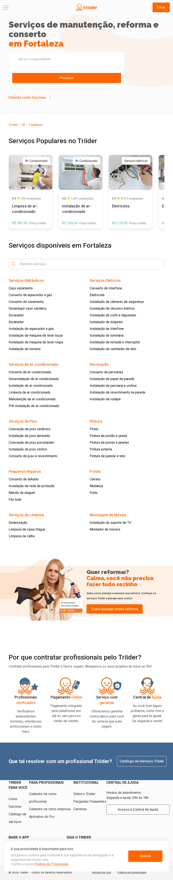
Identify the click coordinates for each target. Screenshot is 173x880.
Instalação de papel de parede (112, 379)
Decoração (99, 364)
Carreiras (80, 809)
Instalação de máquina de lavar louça (36, 335)
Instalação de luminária (106, 335)
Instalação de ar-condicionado (31, 386)
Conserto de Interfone (106, 288)
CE (23, 124)
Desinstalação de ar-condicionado (34, 379)
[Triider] (86, 7)
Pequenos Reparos (25, 471)
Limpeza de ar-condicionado (30, 392)
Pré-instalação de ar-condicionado (34, 406)
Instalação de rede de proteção (32, 486)
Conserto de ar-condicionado (30, 372)
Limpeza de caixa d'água (27, 529)
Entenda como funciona (27, 97)
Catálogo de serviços (17, 818)
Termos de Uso (101, 872)
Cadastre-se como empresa (49, 809)
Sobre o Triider (84, 794)
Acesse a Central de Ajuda (138, 809)
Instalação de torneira (25, 349)
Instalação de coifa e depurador (113, 315)
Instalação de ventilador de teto (113, 349)
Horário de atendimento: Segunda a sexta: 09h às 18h (127, 795)
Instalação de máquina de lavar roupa (36, 342)
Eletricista (97, 295)
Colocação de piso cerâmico (29, 429)
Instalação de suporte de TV (110, 523)
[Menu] (31, 7)
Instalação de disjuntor (106, 322)
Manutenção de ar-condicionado (32, 399)
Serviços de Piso (23, 421)
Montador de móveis (105, 529)
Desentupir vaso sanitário (27, 308)
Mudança (96, 486)
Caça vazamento (21, 288)
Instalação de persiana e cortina (113, 386)
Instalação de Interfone (107, 329)
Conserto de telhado (24, 479)
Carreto (95, 479)
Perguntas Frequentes (89, 801)
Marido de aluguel (22, 493)
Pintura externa (101, 449)
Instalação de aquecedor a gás (31, 329)
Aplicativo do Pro (41, 817)
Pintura (96, 421)
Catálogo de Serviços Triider (142, 761)
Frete (93, 493)
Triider (13, 124)
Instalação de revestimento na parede (117, 392)
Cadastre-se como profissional (43, 797)
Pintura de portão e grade (108, 436)
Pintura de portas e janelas (109, 443)
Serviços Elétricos (105, 280)
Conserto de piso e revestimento (33, 456)
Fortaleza (35, 124)
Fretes (95, 471)
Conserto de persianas (106, 372)
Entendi (145, 856)
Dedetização (18, 523)
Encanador (16, 315)
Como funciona (15, 803)
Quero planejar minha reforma (114, 609)
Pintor (94, 429)
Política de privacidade (131, 872)
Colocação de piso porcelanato (31, 443)
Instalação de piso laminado (29, 436)
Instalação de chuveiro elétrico (112, 308)
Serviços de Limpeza (26, 515)
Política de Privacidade (51, 864)
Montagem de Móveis (108, 515)
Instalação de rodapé (105, 399)
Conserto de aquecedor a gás (30, 295)
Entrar (161, 7)
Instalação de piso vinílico (28, 449)
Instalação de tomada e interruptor (115, 342)
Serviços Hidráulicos (26, 280)
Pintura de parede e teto (107, 456)
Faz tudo (15, 499)
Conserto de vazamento (26, 302)
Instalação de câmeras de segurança (117, 302)
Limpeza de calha (22, 536)
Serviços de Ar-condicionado (33, 364)
